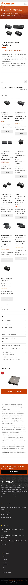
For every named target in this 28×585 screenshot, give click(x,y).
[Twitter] (3, 497)
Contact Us (4, 454)
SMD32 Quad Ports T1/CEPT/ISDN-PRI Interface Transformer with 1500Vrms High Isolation (20, 240)
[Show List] (26, 89)
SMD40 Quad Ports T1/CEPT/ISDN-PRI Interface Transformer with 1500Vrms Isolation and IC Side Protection (6, 241)
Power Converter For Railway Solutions (11, 348)
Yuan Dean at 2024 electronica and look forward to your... (14, 541)
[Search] (25, 309)
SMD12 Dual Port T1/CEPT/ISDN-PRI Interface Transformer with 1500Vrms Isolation (6, 198)
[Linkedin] (4, 497)
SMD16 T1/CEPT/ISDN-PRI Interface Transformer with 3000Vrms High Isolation (20, 199)
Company (5, 559)
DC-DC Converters (6, 320)
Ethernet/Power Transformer (9, 334)
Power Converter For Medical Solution (11, 345)
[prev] (2, 81)
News (4, 567)
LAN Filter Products (6, 331)
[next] (25, 81)
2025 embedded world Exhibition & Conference (12, 535)
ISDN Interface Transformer (8, 354)
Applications (6, 564)
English (25, 1)
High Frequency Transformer (8, 338)
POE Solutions (5, 341)
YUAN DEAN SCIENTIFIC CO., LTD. (16, 580)
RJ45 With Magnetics (7, 327)
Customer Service (7, 572)
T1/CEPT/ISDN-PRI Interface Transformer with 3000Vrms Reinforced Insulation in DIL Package (20, 157)
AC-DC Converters (6, 324)
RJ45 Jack (4, 452)
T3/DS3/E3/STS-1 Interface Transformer (11, 359)
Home (4, 13)
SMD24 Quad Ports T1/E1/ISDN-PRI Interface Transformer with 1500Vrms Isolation (6, 282)
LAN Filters (18, 452)
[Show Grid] (24, 89)
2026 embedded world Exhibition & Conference (12, 529)
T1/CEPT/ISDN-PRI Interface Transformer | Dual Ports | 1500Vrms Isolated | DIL (20, 116)
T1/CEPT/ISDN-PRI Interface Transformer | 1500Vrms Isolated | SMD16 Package (7, 155)
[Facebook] (1, 497)
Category (8, 13)
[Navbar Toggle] (25, 4)
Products (5, 562)
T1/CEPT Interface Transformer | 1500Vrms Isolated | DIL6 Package (7, 115)
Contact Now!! (14, 471)
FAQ (4, 570)
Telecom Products (14, 13)
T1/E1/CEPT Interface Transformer (8, 15)
